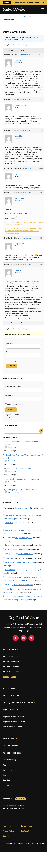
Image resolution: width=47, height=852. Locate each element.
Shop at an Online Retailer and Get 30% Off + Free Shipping (14, 807)
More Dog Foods (9, 676)
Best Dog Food (10, 656)
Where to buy (14, 798)
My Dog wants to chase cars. (22, 585)
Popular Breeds (9, 738)
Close (43, 2)
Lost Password (10, 418)
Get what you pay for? (23, 508)
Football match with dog (26, 562)
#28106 (41, 168)
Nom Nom (6, 780)
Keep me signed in (14, 361)
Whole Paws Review (25, 554)
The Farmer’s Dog (9, 760)
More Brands (8, 785)
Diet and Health (25, 16)
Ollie (4, 765)
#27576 (41, 99)
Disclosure (7, 826)
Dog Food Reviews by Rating (14, 722)
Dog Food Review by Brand (13, 717)
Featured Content (10, 745)
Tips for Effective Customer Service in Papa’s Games (22, 479)
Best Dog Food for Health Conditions (18, 702)
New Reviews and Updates (13, 727)
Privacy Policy (8, 831)
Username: (9, 343)
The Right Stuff (23, 549)
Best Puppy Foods (10, 688)
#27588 (41, 130)
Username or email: (13, 386)
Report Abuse (26, 55)
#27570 (41, 55)
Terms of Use (26, 826)
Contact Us (25, 831)
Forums (13, 16)
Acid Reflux (21, 558)
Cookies (6, 836)
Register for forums (12, 414)
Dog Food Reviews (10, 710)
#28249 (41, 238)
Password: (9, 352)
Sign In (11, 410)
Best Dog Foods (9, 649)
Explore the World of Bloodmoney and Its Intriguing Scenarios (21, 443)
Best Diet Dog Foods (11, 695)
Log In (12, 366)
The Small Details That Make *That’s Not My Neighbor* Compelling (23, 457)
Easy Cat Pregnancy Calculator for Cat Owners (20, 489)
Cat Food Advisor (32, 2)
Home (5, 16)
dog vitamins (22, 545)
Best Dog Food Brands (12, 753)
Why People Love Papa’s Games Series (17, 468)
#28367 (41, 265)
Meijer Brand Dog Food (23, 538)
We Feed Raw (8, 770)
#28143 (41, 193)
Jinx (4, 775)
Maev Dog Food (21, 523)
